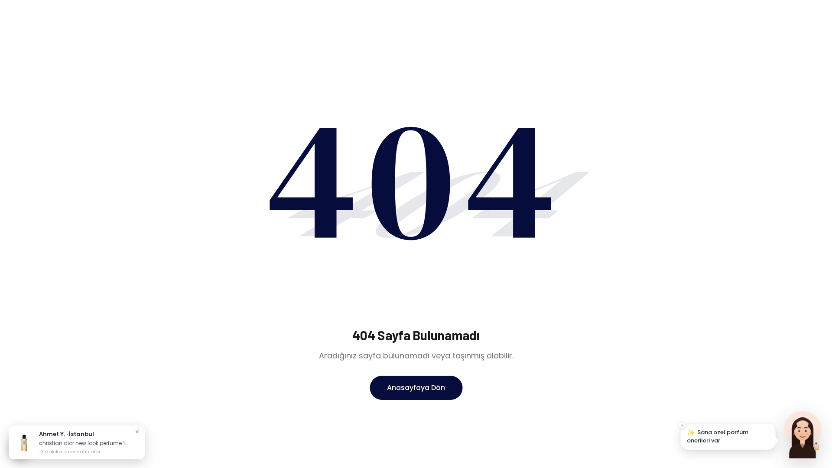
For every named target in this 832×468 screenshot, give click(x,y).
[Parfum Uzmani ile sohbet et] (802, 433)
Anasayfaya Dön (416, 388)
